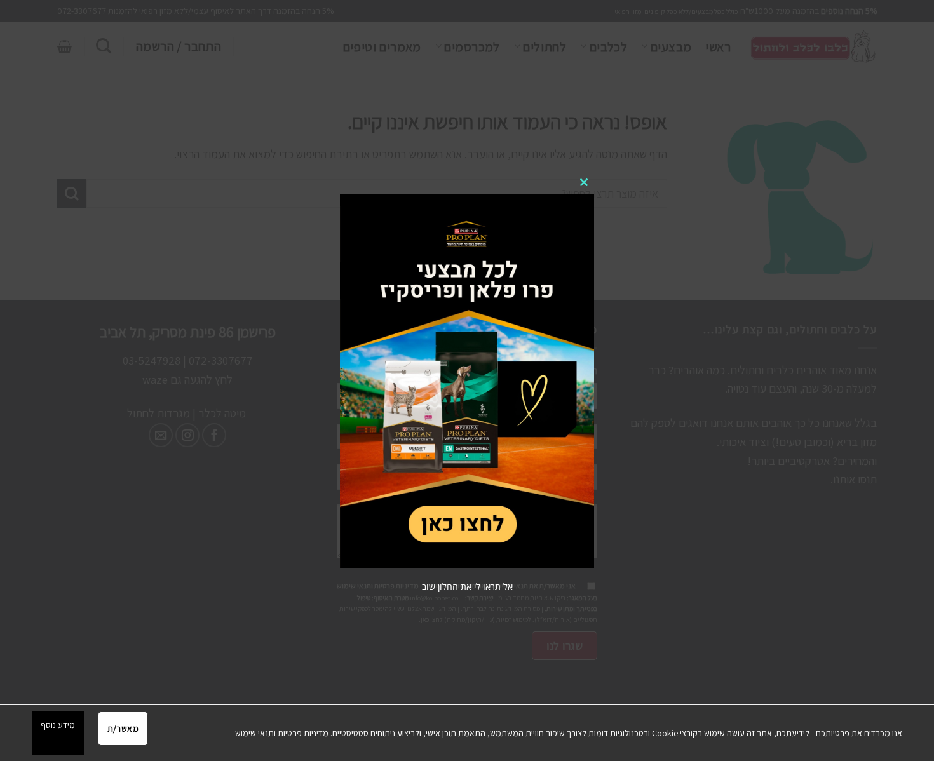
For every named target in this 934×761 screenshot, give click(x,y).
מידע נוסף (58, 725)
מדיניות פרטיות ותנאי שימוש (281, 733)
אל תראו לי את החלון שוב (467, 587)
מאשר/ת (123, 728)
